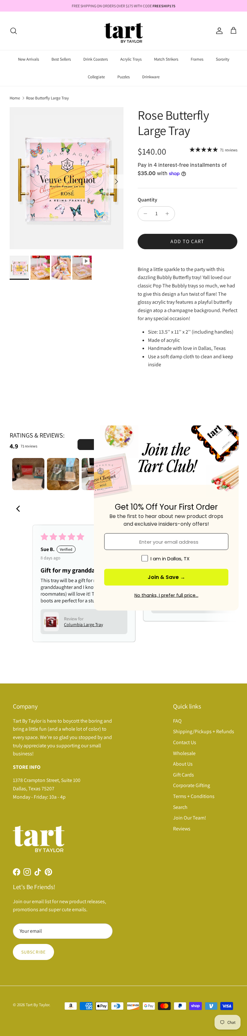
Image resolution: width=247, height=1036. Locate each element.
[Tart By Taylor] (123, 31)
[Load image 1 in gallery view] (67, 178)
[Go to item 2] (63, 474)
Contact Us (184, 742)
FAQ (177, 721)
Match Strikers (166, 59)
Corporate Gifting (191, 785)
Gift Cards (183, 774)
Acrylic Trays (131, 59)
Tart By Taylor (37, 1004)
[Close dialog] (230, 433)
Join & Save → (166, 577)
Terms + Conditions (194, 796)
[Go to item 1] (28, 474)
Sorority (222, 59)
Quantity (147, 199)
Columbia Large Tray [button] (83, 624)
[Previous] (20, 509)
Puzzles (123, 77)
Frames (197, 59)
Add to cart (187, 241)
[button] (51, 621)
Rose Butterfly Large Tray (47, 97)
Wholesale (184, 753)
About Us (183, 763)
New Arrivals (28, 59)
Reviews (181, 828)
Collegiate (96, 77)
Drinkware (151, 77)
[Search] (13, 31)
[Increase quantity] (169, 214)
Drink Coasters (95, 59)
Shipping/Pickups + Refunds (203, 731)
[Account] (218, 31)
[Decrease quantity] (143, 214)
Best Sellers (61, 59)
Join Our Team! (189, 817)
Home (15, 97)
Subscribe (33, 952)
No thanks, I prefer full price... (166, 595)
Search (180, 807)
